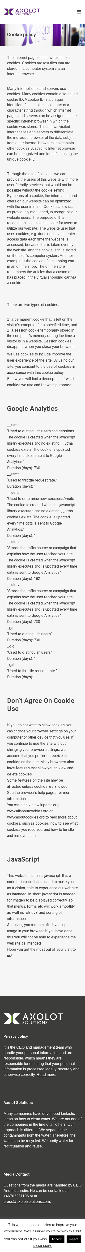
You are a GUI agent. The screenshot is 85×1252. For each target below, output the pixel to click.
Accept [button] (57, 1239)
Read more (46, 1075)
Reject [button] (73, 1239)
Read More (42, 1246)
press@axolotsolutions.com (27, 1201)
